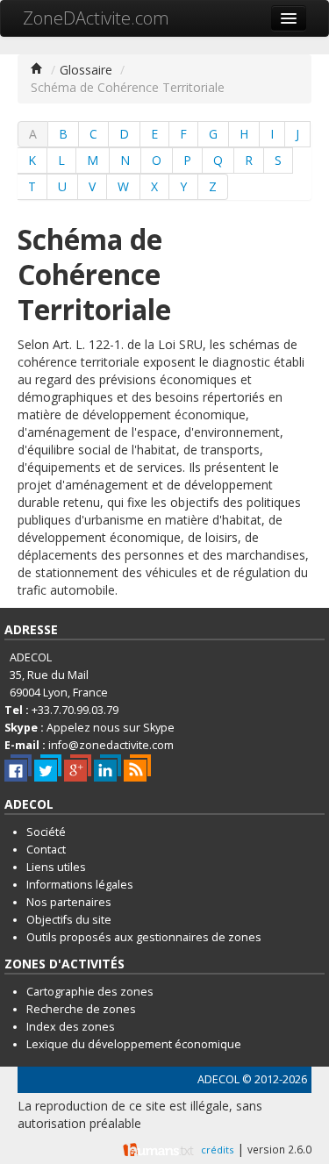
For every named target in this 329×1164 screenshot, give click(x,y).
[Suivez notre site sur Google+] (77, 768)
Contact (46, 849)
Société (46, 832)
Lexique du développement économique (133, 1044)
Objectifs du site (68, 919)
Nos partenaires (68, 902)
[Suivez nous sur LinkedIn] (107, 768)
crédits (217, 1149)
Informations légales (79, 884)
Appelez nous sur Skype (110, 727)
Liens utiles (56, 867)
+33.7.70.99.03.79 (75, 710)
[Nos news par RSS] (137, 768)
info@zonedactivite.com (111, 745)
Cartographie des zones (90, 991)
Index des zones (70, 1026)
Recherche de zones (81, 1009)
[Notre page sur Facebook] (18, 768)
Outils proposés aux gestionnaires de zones (143, 937)
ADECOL (218, 1079)
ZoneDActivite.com (96, 18)
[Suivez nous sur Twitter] (47, 768)
